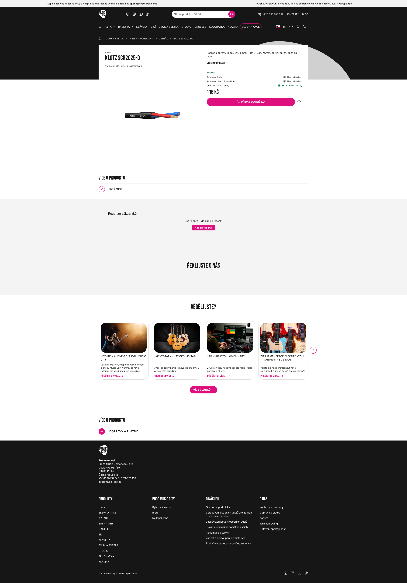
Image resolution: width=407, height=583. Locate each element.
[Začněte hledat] (231, 14)
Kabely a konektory (141, 38)
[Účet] (297, 26)
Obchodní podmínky (218, 507)
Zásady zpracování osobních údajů (226, 521)
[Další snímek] (313, 350)
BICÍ (101, 534)
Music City (110, 573)
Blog (305, 14)
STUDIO (103, 550)
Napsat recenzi (203, 227)
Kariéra (264, 518)
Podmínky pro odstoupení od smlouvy (228, 543)
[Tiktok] (147, 14)
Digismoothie (131, 573)
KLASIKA (104, 561)
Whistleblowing (269, 523)
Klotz (112, 66)
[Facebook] (127, 14)
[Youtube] (141, 14)
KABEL (108, 52)
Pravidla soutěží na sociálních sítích (227, 527)
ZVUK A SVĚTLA (115, 38)
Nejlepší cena (160, 518)
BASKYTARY (106, 523)
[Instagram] (134, 14)
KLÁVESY (104, 539)
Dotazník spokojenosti (273, 529)
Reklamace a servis (217, 532)
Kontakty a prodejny (271, 507)
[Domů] (100, 38)
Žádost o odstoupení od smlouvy (225, 538)
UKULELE (104, 529)
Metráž (163, 38)
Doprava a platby (270, 512)
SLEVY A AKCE (108, 512)
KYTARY (104, 518)
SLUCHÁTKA (106, 556)
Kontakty (292, 14)
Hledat (102, 507)
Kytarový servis (161, 507)
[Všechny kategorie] (100, 26)
